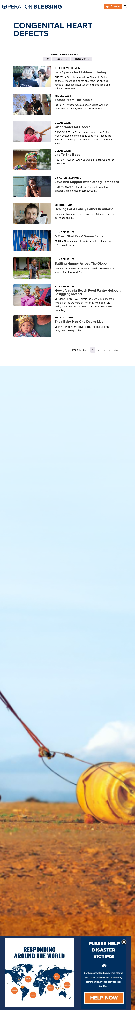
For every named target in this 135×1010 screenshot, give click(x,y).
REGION (59, 59)
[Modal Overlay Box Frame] (65, 973)
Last (117, 350)
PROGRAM (80, 59)
